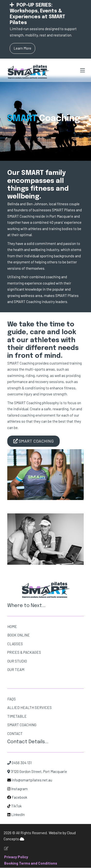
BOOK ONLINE (18, 635)
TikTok (16, 806)
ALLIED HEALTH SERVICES (29, 707)
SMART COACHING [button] (36, 441)
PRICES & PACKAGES (24, 652)
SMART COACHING (21, 725)
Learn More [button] (22, 48)
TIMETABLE (17, 716)
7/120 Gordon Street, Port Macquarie (38, 771)
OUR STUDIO (17, 661)
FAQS (11, 699)
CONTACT (15, 733)
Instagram (19, 789)
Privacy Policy (16, 857)
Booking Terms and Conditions (30, 863)
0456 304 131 (21, 763)
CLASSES (15, 644)
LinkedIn (17, 814)
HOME (12, 626)
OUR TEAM (15, 669)
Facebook (19, 797)
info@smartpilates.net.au (32, 780)
